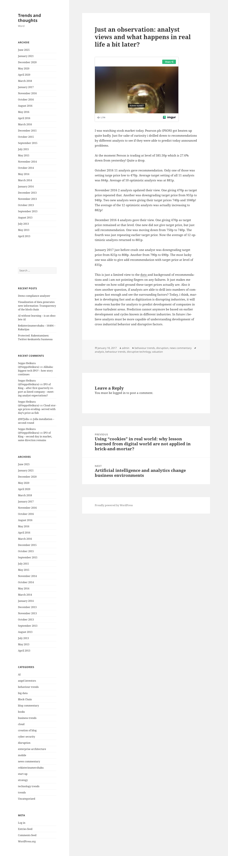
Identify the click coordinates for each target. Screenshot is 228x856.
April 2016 (24, 118)
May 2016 (23, 112)
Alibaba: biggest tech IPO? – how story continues (35, 370)
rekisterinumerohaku (31, 767)
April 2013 (24, 236)
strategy (23, 780)
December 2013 (27, 192)
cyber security (26, 736)
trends (22, 792)
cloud (21, 724)
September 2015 (27, 143)
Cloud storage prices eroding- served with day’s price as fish (37, 409)
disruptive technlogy (139, 351)
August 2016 (25, 105)
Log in (21, 822)
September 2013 (27, 211)
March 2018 (25, 81)
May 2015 (23, 155)
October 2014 (26, 168)
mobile (22, 755)
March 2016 (25, 124)
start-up (22, 774)
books (21, 711)
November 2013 (27, 199)
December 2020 (27, 62)
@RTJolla (23, 419)
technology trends (28, 786)
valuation (157, 351)
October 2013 (26, 205)
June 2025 (24, 50)
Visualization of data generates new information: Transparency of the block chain (37, 305)
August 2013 (25, 217)
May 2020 (23, 68)
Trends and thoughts (29, 17)
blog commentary (28, 705)
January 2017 (26, 87)
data (144, 275)
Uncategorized (26, 798)
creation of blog (27, 730)
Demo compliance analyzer (34, 295)
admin (125, 348)
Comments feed (27, 835)
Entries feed (25, 829)
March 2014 (25, 180)
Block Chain (25, 699)
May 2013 (23, 230)
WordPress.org (27, 841)
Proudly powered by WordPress (114, 505)
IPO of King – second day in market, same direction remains (35, 436)
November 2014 (27, 161)
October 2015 (26, 137)
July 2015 (23, 149)
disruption (24, 743)
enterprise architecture (32, 749)
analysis (99, 351)
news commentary (29, 761)
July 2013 (23, 223)
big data (23, 693)
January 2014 (26, 186)
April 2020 (24, 74)
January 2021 (26, 56)
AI (19, 674)
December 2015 (27, 130)
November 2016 (27, 93)
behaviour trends (28, 687)
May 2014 (23, 174)
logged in (119, 393)
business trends (27, 718)
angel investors (27, 680)
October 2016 (26, 99)
